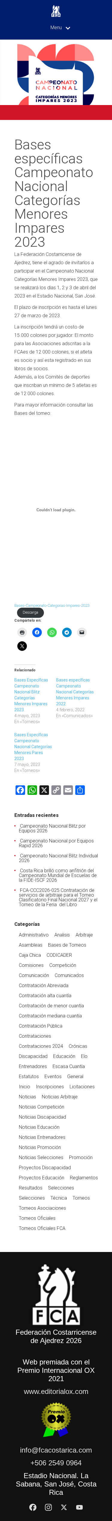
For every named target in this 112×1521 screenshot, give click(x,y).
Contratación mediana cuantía (50, 1016)
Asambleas (30, 945)
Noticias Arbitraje (60, 1097)
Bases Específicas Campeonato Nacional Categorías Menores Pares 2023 (33, 746)
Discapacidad (33, 1056)
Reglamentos (84, 1178)
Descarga (30, 612)
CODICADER (59, 955)
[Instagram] (48, 1507)
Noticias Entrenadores (42, 1137)
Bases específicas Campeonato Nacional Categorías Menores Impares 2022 (75, 692)
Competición (62, 965)
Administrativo (34, 935)
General (75, 1076)
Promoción (81, 1157)
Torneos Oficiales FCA (42, 1228)
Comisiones (31, 965)
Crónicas (78, 1046)
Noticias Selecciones (41, 1157)
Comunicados (69, 975)
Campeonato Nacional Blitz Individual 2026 (58, 858)
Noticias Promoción (40, 1147)
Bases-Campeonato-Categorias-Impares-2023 (51, 605)
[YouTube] (79, 1507)
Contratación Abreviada (43, 985)
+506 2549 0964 (56, 1463)
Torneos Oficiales (37, 1218)
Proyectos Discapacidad (45, 1167)
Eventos (53, 1076)
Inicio (24, 1086)
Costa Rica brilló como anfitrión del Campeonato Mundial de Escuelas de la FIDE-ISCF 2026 (58, 875)
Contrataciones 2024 (41, 1046)
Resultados (30, 1188)
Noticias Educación (39, 1127)
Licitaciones (82, 1086)
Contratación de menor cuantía (51, 1006)
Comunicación (34, 975)
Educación (64, 1056)
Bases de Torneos (67, 945)
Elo (84, 1056)
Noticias (27, 1097)
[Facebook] (33, 1507)
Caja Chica (30, 955)
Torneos (81, 1198)
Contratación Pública (40, 1026)
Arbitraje (84, 935)
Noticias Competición (41, 1107)
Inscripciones (50, 1086)
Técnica (58, 1198)
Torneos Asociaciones (42, 1208)
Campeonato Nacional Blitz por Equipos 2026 (52, 828)
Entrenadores (33, 1066)
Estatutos (29, 1076)
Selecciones (61, 1188)
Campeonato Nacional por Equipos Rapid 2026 (56, 843)
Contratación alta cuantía (45, 995)
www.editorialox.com (56, 1391)
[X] (64, 1507)
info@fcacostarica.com (56, 1450)
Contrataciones (35, 1036)
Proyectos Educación (41, 1178)
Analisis (62, 935)
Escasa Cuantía (69, 1066)
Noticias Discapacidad (42, 1117)
